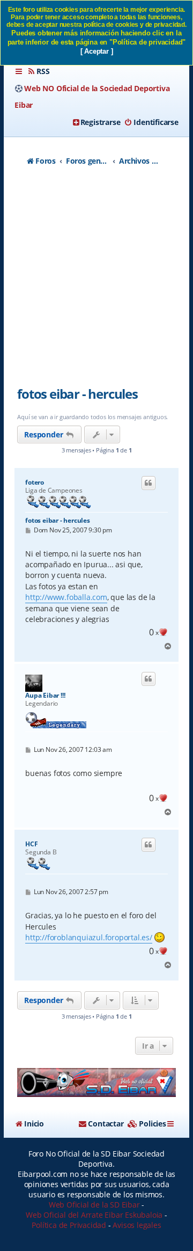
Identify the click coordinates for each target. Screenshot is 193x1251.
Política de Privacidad (69, 1225)
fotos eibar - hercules (77, 394)
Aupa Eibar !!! (45, 695)
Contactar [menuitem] (105, 1123)
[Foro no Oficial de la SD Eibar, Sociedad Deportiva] (96, 1082)
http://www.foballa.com (66, 597)
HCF (31, 844)
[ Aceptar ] (96, 51)
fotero (34, 482)
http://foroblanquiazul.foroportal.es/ (88, 937)
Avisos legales (137, 1225)
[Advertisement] (96, 281)
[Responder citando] (148, 483)
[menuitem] (38, 71)
